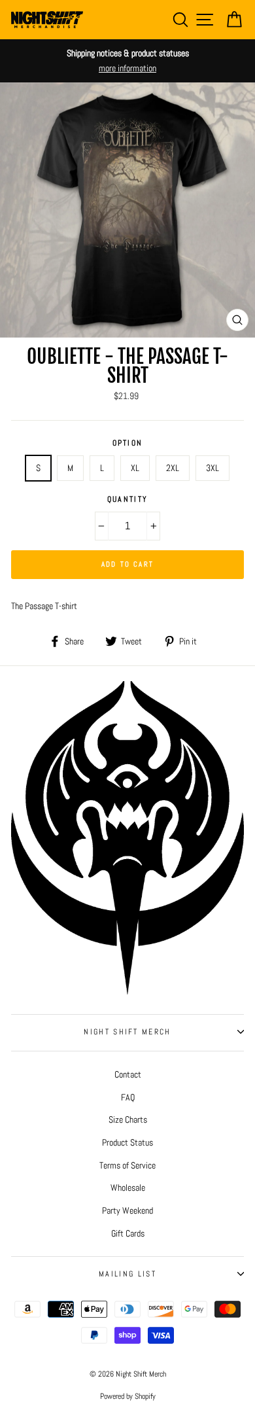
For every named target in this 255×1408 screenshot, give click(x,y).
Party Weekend (127, 1210)
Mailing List (127, 1273)
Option (127, 443)
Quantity (127, 499)
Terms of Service (127, 1165)
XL (135, 468)
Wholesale (127, 1187)
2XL (172, 468)
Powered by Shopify (128, 1396)
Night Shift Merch (127, 1031)
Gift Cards (127, 1233)
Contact (127, 1074)
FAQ (128, 1097)
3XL (212, 468)
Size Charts (128, 1119)
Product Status (127, 1142)
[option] (127, 61)
